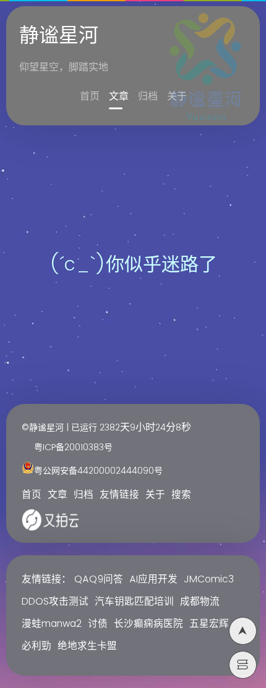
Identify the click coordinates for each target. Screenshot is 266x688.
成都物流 (200, 602)
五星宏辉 (209, 624)
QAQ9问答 (98, 579)
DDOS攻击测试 (55, 602)
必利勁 (36, 646)
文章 (119, 96)
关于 (177, 96)
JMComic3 (209, 579)
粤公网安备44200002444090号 (98, 471)
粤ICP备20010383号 (73, 447)
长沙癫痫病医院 (148, 624)
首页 (90, 96)
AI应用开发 (153, 579)
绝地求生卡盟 (87, 646)
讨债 (98, 624)
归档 (148, 96)
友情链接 (119, 495)
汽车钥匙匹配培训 (134, 602)
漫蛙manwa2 (52, 624)
